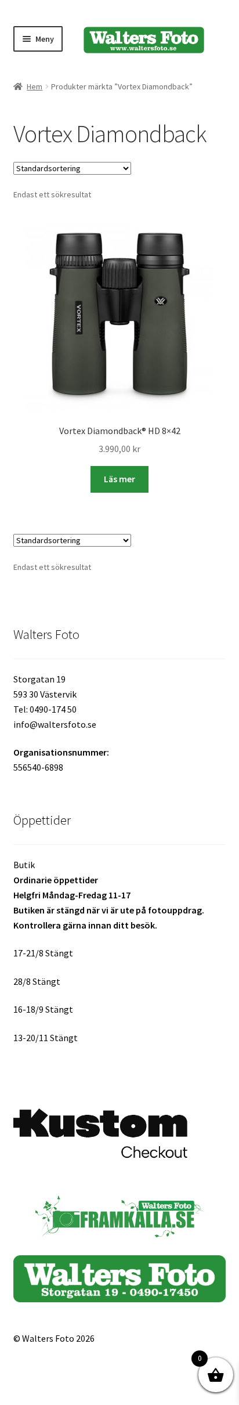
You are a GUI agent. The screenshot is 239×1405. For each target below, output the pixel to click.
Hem (34, 86)
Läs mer (119, 479)
